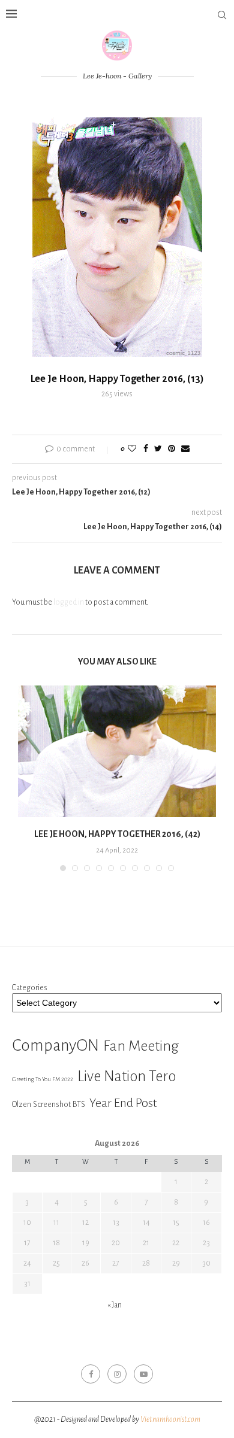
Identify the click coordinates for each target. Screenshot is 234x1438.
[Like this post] (132, 449)
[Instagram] (117, 1374)
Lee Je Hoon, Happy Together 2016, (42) (117, 834)
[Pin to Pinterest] (171, 449)
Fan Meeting (141, 1046)
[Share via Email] (185, 449)
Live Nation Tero (126, 1076)
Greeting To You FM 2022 (42, 1079)
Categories (29, 988)
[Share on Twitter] (158, 449)
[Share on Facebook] (145, 449)
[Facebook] (90, 1374)
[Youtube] (143, 1374)
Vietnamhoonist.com (170, 1419)
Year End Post (123, 1102)
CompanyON (55, 1045)
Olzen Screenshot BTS (48, 1104)
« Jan (114, 1305)
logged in (68, 602)
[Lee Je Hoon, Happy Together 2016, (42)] (117, 751)
